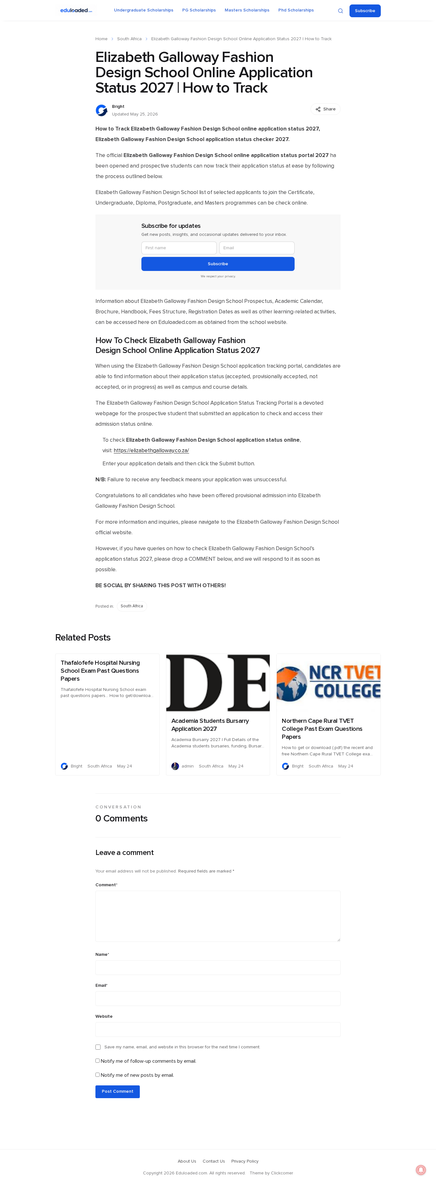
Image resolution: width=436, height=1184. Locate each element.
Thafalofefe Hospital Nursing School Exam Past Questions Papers (100, 671)
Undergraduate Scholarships (143, 10)
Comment (106, 885)
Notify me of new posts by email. (137, 1075)
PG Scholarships (199, 10)
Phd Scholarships (296, 10)
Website (104, 1016)
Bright (118, 106)
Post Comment (117, 1091)
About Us (187, 1161)
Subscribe (365, 11)
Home (101, 39)
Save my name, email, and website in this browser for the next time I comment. (182, 1047)
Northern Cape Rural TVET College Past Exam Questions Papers (322, 729)
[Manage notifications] (421, 1170)
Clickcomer (282, 1173)
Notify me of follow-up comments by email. (148, 1061)
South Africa (129, 39)
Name (102, 954)
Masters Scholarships (247, 10)
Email (101, 985)
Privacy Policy (245, 1161)
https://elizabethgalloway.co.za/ (151, 450)
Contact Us (214, 1161)
